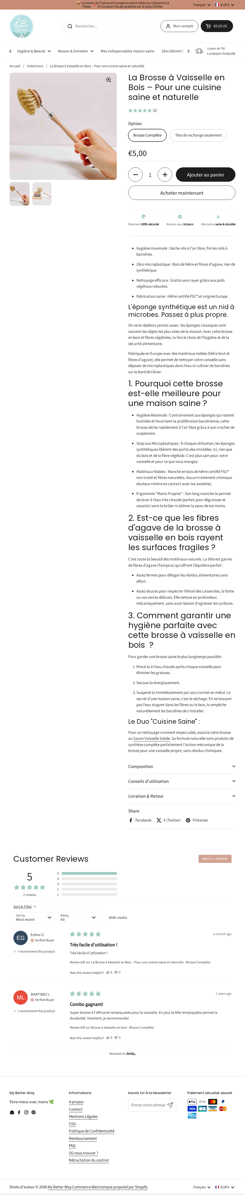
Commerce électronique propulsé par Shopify (110, 1187)
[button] (142, 110)
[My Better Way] (21, 26)
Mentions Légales (83, 1116)
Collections (35, 66)
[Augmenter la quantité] (165, 174)
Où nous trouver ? (83, 1153)
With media (118, 917)
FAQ (72, 1145)
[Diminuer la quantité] (135, 174)
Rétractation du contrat (89, 1160)
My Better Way (59, 1187)
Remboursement (83, 1138)
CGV (72, 1123)
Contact (76, 1109)
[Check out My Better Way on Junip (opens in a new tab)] (130, 1053)
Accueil (15, 66)
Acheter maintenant (181, 192)
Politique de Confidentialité (91, 1131)
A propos (76, 1101)
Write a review (215, 859)
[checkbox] (122, 918)
